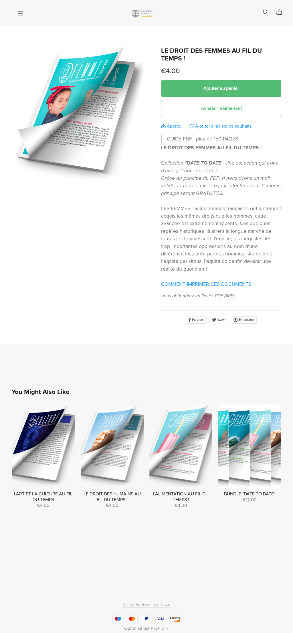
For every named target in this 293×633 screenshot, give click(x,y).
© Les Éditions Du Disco (147, 604)
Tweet (221, 320)
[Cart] (281, 12)
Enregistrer (246, 320)
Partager (197, 320)
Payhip (157, 628)
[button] (167, 629)
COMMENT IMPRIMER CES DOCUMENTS (207, 284)
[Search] (265, 12)
